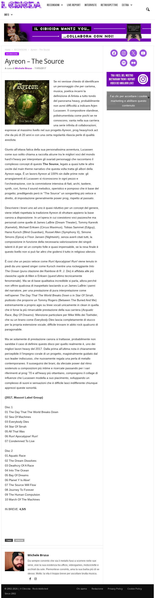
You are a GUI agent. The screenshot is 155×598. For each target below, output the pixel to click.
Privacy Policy (115, 588)
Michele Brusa (23, 68)
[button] (147, 9)
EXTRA (125, 5)
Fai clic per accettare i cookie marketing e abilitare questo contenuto (128, 100)
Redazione (97, 588)
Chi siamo (81, 588)
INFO (6, 14)
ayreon (19, 540)
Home (7, 49)
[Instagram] (35, 579)
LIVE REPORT (74, 5)
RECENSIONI (53, 5)
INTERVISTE (91, 5)
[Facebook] (30, 579)
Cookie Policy (134, 588)
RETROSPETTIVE (109, 5)
